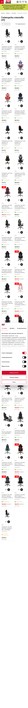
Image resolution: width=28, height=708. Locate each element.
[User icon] (18, 2)
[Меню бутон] (2, 2)
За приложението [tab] (21, 328)
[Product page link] (7, 33)
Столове (14, 13)
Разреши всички (14, 372)
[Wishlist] (23, 2)
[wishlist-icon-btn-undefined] (6, 41)
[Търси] (20, 2)
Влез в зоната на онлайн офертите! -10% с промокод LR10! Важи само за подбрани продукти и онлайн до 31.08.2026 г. (14, 7)
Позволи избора (14, 377)
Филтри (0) (7, 24)
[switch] (24, 357)
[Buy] (8, 41)
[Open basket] (26, 2)
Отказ (14, 382)
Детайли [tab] (12, 328)
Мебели (8, 13)
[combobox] (21, 24)
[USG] (8, 1)
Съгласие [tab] (4, 328)
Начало (3, 13)
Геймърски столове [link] (22, 13)
